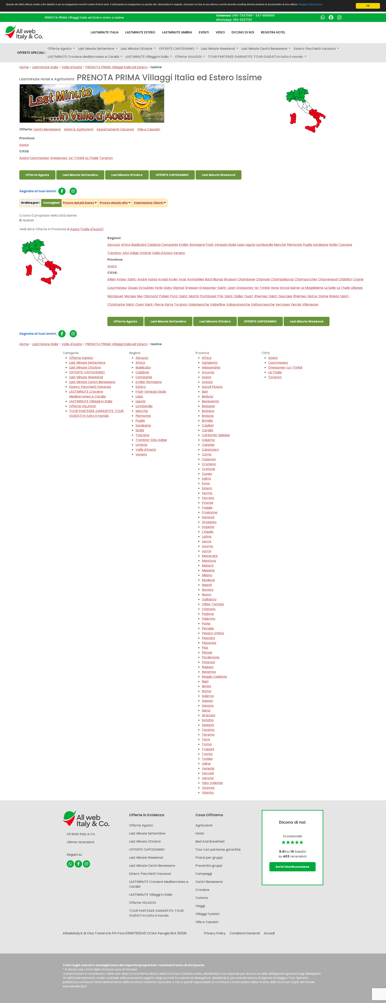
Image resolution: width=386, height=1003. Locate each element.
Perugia (208, 628)
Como (206, 454)
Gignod (178, 287)
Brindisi (207, 420)
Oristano (209, 609)
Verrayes (282, 304)
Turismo (201, 898)
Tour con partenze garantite (218, 849)
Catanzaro (210, 449)
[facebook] (62, 191)
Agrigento (210, 362)
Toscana (345, 244)
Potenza (208, 662)
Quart (249, 296)
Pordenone (210, 657)
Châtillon (345, 279)
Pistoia (207, 652)
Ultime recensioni (80, 842)
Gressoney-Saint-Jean (217, 287)
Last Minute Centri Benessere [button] (264, 48)
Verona (208, 778)
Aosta (24, 145)
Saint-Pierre (154, 304)
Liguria (250, 244)
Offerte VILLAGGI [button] (188, 56)
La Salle (330, 287)
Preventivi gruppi (208, 865)
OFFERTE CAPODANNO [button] (177, 48)
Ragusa (207, 667)
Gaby (167, 287)
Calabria (154, 244)
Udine (206, 763)
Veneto (179, 253)
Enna (206, 483)
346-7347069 (242, 15)
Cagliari (208, 425)
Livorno (207, 546)
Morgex (130, 296)
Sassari (207, 700)
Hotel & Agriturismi (78, 129)
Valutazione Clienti (148, 203)
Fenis (159, 287)
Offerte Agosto (37, 175)
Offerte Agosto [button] (60, 48)
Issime (295, 287)
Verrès (296, 304)
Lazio (241, 244)
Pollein (164, 296)
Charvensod (327, 279)
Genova (208, 517)
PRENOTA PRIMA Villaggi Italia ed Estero (116, 67)
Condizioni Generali (245, 933)
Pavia (206, 623)
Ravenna (209, 671)
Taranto (208, 729)
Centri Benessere (47, 129)
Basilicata (138, 244)
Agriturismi (203, 825)
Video (220, 32)
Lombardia (264, 244)
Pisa (205, 647)
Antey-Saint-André (132, 279)
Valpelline (217, 304)
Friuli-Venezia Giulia (221, 244)
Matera (208, 565)
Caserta (208, 440)
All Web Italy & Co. (81, 834)
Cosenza (209, 459)
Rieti (205, 681)
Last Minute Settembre (80, 175)
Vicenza (208, 787)
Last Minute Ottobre (127, 175)
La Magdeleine (312, 287)
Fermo (207, 493)
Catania (208, 444)
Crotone (208, 469)
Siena (206, 710)
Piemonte (294, 244)
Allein (111, 279)
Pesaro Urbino (213, 633)
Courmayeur (39, 158)
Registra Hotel (273, 32)
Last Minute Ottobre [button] (137, 48)
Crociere (209, 464)
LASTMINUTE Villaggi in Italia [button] (147, 56)
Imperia (208, 527)
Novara (207, 589)
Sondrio (208, 720)
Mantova (209, 560)
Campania (169, 244)
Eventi (204, 32)
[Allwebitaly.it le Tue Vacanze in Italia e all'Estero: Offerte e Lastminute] (24, 32)
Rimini (206, 686)
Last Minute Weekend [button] (218, 48)
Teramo (208, 734)
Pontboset (208, 296)
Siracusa (208, 715)
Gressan (191, 287)
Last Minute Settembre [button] (96, 48)
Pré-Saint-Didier (230, 296)
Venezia (208, 768)
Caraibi (207, 430)
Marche (280, 244)
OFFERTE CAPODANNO (172, 175)
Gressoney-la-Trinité (253, 287)
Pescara (208, 638)
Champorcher (306, 279)
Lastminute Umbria (177, 32)
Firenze (207, 502)
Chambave (246, 279)
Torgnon (106, 158)
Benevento (210, 401)
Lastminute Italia (104, 32)
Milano (207, 575)
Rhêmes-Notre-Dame (310, 296)
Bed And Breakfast (210, 841)
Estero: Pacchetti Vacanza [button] (315, 48)
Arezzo (207, 382)
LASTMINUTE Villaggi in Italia (90, 401)
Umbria (145, 253)
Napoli (207, 585)
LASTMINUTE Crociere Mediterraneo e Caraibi (87, 394)
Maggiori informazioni (310, 4)
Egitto (206, 478)
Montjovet (115, 296)
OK (368, 5)
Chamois (263, 279)
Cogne (358, 279)
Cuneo (207, 473)
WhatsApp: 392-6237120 (234, 20)
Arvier (173, 279)
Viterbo (208, 792)
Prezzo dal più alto (114, 203)
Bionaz (218, 279)
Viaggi (200, 906)
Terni (206, 739)
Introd (284, 287)
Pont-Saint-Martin (184, 296)
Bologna (208, 406)
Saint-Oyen (135, 304)
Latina (206, 536)
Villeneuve (310, 304)
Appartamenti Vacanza (115, 129)
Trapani (208, 749)
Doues (133, 287)
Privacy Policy (215, 933)
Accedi (269, 933)
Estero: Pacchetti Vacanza (90, 386)
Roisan (334, 296)
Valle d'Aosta (72, 67)
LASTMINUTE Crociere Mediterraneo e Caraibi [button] (84, 56)
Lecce (206, 541)
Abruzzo (113, 244)
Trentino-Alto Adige (123, 253)
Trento (207, 754)
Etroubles (146, 287)
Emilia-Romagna (192, 244)
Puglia (307, 244)
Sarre (169, 304)
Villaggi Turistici (207, 914)
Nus (140, 296)
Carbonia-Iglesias (216, 435)
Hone (275, 287)
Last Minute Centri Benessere (92, 382)
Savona (208, 705)
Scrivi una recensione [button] (292, 867)
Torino (207, 744)
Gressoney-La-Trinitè (67, 158)
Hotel (199, 833)
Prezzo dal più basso (78, 203)
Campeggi (203, 873)
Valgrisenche (198, 304)
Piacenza (209, 642)
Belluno (207, 396)
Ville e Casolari (148, 129)
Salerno (208, 696)
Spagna (208, 725)
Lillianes (357, 287)
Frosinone (209, 512)
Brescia (208, 415)
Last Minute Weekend (218, 175)
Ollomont (150, 296)
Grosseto (209, 522)
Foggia (207, 507)
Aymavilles (195, 279)
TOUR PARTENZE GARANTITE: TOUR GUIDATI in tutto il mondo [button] (256, 56)
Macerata (210, 556)
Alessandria (211, 367)
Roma (206, 691)
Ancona (208, 372)
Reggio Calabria (214, 676)
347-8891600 (265, 15)
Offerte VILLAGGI (82, 406)
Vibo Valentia (212, 783)
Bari (205, 391)
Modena (208, 580)
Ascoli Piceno (212, 386)
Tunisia (207, 758)
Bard (208, 279)
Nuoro (206, 594)
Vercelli (208, 773)
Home (24, 67)
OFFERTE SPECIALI (31, 52)
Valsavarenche (238, 304)
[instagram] (73, 191)
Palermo (208, 618)
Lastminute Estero (140, 32)
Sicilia (333, 244)
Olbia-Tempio (213, 604)
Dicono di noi (243, 32)
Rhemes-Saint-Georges (273, 296)
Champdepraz (282, 279)
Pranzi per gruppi (209, 857)
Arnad (163, 279)
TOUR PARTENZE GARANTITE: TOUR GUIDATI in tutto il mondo (96, 413)
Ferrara (208, 498)
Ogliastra (209, 599)
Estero (141, 386)
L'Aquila (207, 531)
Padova (208, 614)
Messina (208, 570)
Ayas (182, 279)
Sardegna (320, 244)
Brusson (230, 279)
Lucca (206, 551)
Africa (125, 244)
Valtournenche (263, 304)
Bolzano (208, 411)
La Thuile (92, 158)
